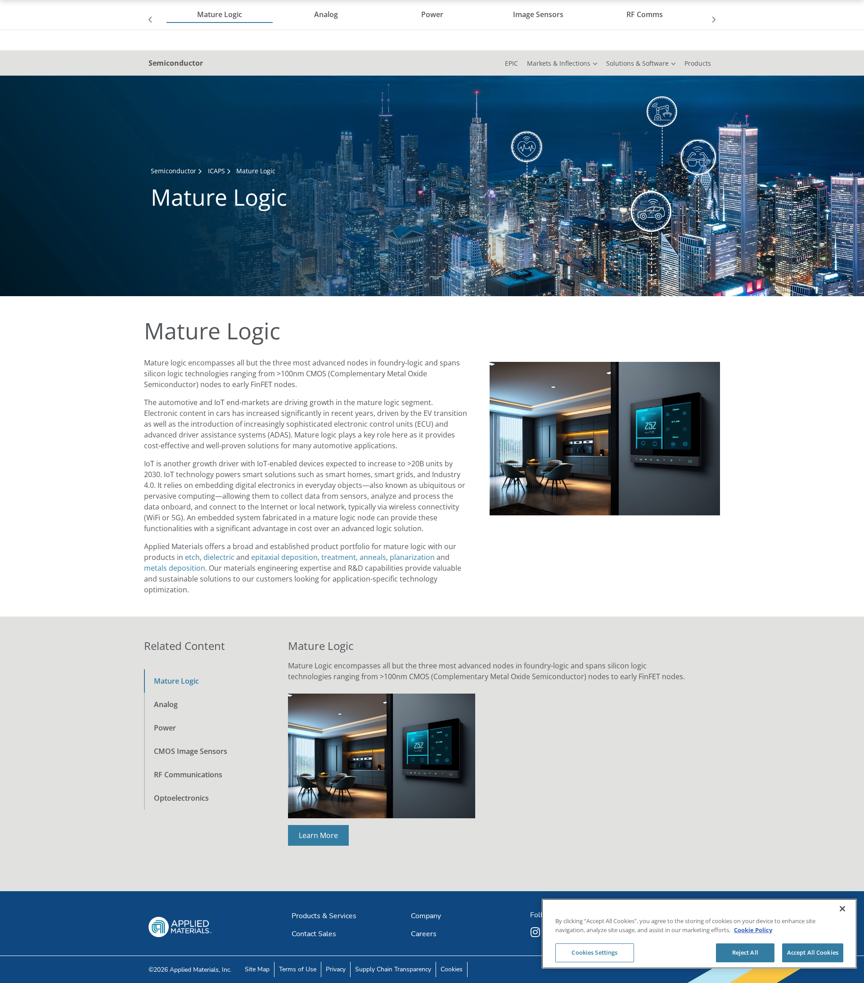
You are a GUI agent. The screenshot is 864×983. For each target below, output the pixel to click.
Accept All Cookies (812, 952)
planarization (412, 557)
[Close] (842, 909)
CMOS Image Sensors (190, 751)
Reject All (745, 952)
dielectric (218, 557)
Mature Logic (176, 681)
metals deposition (174, 568)
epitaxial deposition (284, 557)
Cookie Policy (753, 930)
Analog (166, 704)
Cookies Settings (594, 952)
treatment (338, 557)
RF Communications (188, 775)
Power (165, 728)
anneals (373, 557)
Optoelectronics (181, 798)
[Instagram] (536, 932)
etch (192, 557)
